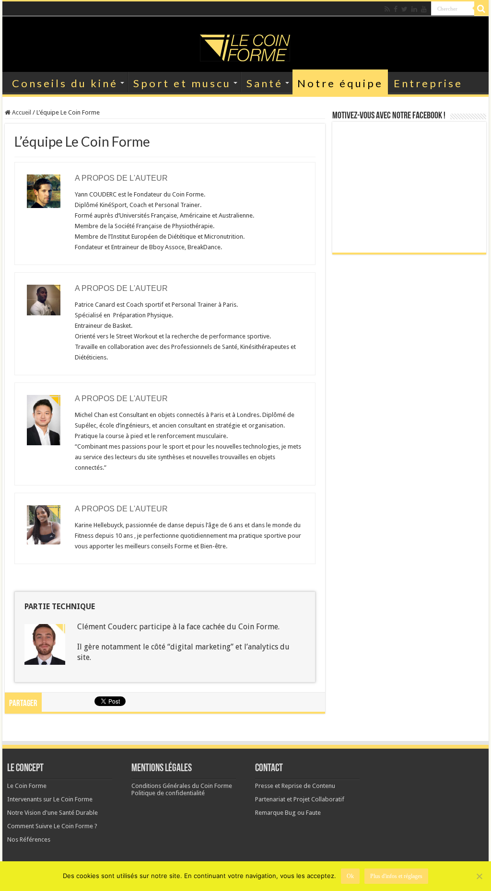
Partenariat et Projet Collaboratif (299, 799)
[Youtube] (424, 9)
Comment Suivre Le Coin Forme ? (52, 826)
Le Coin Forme (27, 785)
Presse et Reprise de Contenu (295, 785)
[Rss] (387, 9)
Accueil (21, 112)
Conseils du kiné (65, 83)
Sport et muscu (182, 83)
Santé (264, 83)
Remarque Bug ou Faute (288, 812)
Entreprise (428, 83)
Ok (350, 876)
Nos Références (28, 839)
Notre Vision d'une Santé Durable (52, 812)
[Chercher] (481, 8)
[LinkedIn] (414, 9)
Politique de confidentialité (168, 793)
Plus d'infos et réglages (396, 876)
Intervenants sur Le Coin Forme (50, 799)
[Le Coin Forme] (245, 45)
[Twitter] (404, 9)
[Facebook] (395, 9)
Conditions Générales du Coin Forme (181, 785)
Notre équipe (340, 83)
